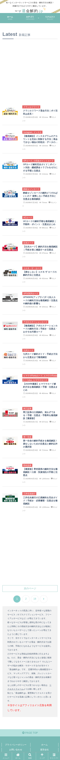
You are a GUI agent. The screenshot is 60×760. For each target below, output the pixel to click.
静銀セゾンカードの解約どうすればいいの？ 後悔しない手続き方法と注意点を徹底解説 (40, 196)
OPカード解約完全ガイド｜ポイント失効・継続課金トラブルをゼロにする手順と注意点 (40, 167)
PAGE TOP (31, 733)
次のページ (30, 588)
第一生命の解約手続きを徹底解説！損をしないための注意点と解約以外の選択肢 (40, 443)
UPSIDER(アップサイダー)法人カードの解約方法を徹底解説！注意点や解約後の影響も (40, 300)
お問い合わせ (15, 749)
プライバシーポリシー (15, 744)
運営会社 (44, 749)
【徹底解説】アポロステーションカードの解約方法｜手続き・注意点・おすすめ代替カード (40, 328)
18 (34, 598)
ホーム (44, 744)
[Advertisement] (30, 69)
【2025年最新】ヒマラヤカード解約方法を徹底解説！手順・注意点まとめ (40, 387)
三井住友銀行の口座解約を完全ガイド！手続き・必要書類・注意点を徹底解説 (40, 500)
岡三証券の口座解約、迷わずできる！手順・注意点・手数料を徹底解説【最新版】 (40, 415)
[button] (54, 516)
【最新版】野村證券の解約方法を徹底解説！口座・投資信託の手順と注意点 (40, 472)
